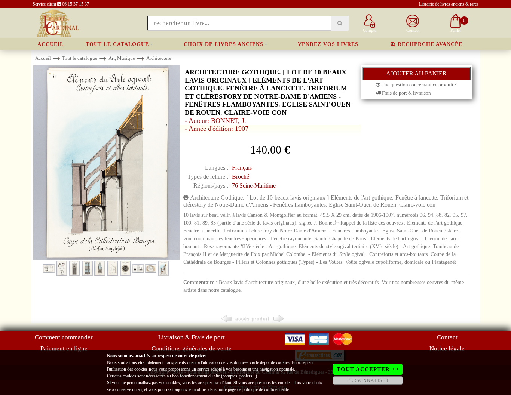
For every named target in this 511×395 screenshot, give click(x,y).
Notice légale (447, 348)
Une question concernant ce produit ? (418, 84)
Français (242, 167)
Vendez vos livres (328, 44)
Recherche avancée (429, 44)
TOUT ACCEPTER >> (368, 369)
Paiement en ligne (64, 348)
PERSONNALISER (368, 380)
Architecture (158, 58)
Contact (447, 337)
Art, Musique (121, 58)
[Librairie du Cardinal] (57, 22)
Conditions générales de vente (192, 348)
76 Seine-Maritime (254, 185)
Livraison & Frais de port (191, 337)
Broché (240, 176)
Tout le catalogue (117, 44)
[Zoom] (106, 162)
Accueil (50, 44)
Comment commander (64, 337)
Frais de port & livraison (406, 93)
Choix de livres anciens (223, 44)
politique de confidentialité (265, 389)
